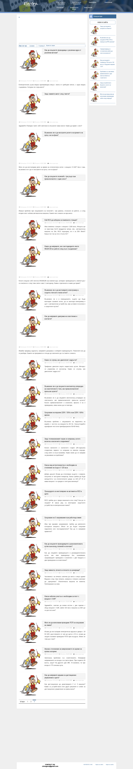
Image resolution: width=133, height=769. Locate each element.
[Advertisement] (52, 30)
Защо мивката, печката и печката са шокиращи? (62, 570)
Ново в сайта (103, 22)
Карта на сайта (99, 764)
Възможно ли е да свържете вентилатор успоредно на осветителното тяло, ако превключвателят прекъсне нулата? (64, 388)
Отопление (60, 7)
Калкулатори (98, 16)
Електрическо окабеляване (60, 3)
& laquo (22, 701)
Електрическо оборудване (76, 3)
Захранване (92, 2)
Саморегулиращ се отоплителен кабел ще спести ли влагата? (106, 51)
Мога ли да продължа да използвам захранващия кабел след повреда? (107, 96)
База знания (88, 7)
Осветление (108, 2)
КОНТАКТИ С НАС (88, 764)
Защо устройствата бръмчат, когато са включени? (105, 85)
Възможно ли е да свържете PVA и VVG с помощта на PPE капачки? (107, 40)
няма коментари (79, 295)
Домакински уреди (74, 8)
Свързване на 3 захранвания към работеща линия (63, 518)
